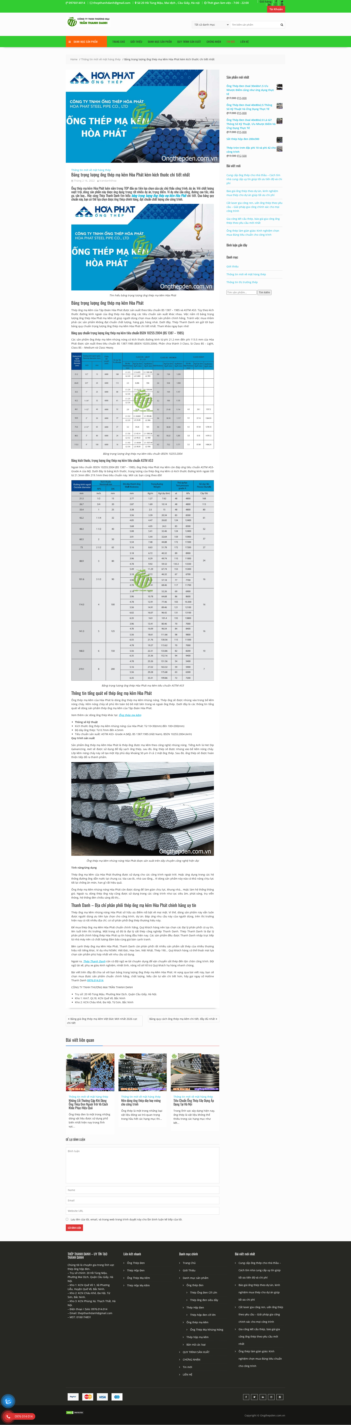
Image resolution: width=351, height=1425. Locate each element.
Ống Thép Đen (136, 1263)
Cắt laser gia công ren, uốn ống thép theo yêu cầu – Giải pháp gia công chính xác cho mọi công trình (254, 207)
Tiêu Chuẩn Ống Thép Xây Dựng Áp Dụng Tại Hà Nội (193, 1102)
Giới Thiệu (136, 41)
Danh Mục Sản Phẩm (86, 41)
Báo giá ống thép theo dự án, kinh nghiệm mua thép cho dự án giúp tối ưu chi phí (259, 1292)
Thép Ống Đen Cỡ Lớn (203, 1292)
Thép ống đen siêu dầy (204, 1300)
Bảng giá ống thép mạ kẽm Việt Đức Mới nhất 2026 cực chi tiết (102, 1021)
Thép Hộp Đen (136, 1270)
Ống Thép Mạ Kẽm (138, 1278)
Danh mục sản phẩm (160, 41)
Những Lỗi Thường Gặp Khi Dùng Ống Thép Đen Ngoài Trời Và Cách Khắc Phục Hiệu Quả (88, 1104)
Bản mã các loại (196, 1344)
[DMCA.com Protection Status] (75, 1413)
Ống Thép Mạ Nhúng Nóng (206, 1329)
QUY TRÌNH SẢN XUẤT (189, 41)
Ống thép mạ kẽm (197, 1322)
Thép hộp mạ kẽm (197, 1337)
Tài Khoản (276, 9)
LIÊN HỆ (244, 41)
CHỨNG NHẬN (214, 41)
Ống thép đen (194, 1285)
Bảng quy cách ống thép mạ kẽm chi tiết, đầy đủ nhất (182, 1019)
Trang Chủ (118, 41)
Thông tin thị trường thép (242, 282)
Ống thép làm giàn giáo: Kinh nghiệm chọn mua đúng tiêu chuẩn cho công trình (260, 1359)
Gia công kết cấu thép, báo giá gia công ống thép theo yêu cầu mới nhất (259, 1336)
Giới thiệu (233, 266)
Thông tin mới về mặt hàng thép (91, 170)
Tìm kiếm (264, 292)
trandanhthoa (107, 180)
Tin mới (231, 41)
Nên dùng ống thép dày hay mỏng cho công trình (141, 1102)
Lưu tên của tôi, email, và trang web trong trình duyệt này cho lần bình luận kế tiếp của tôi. (126, 1219)
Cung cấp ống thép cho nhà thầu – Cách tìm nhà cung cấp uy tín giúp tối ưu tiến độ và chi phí (254, 179)
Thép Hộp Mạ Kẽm (138, 1285)
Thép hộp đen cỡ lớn (203, 1314)
